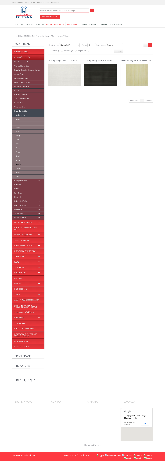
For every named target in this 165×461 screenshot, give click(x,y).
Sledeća (149, 101)
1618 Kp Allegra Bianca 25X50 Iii (62, 60)
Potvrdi (119, 51)
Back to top (160, 457)
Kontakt (93, 24)
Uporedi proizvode (49, 17)
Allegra (66, 36)
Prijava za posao (43, 2)
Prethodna (134, 101)
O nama (83, 24)
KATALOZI (29, 24)
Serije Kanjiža (57, 36)
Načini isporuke (17, 2)
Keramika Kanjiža (43, 36)
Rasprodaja (72, 24)
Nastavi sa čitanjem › (92, 445)
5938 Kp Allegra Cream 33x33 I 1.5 (136, 60)
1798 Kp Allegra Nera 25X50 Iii (98, 60)
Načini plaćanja (30, 2)
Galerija (103, 24)
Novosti (40, 24)
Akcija (49, 24)
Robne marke (116, 24)
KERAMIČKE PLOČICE (26, 36)
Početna (18, 24)
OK (145, 423)
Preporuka (59, 24)
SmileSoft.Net (29, 455)
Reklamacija (55, 2)
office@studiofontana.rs (60, 428)
